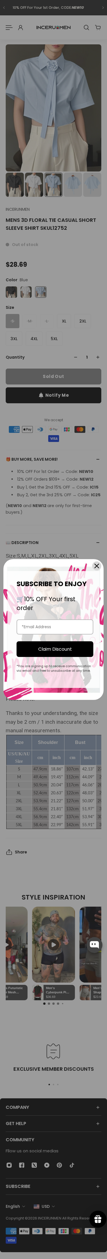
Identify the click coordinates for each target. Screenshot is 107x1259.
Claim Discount (55, 649)
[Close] (97, 566)
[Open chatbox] (94, 945)
